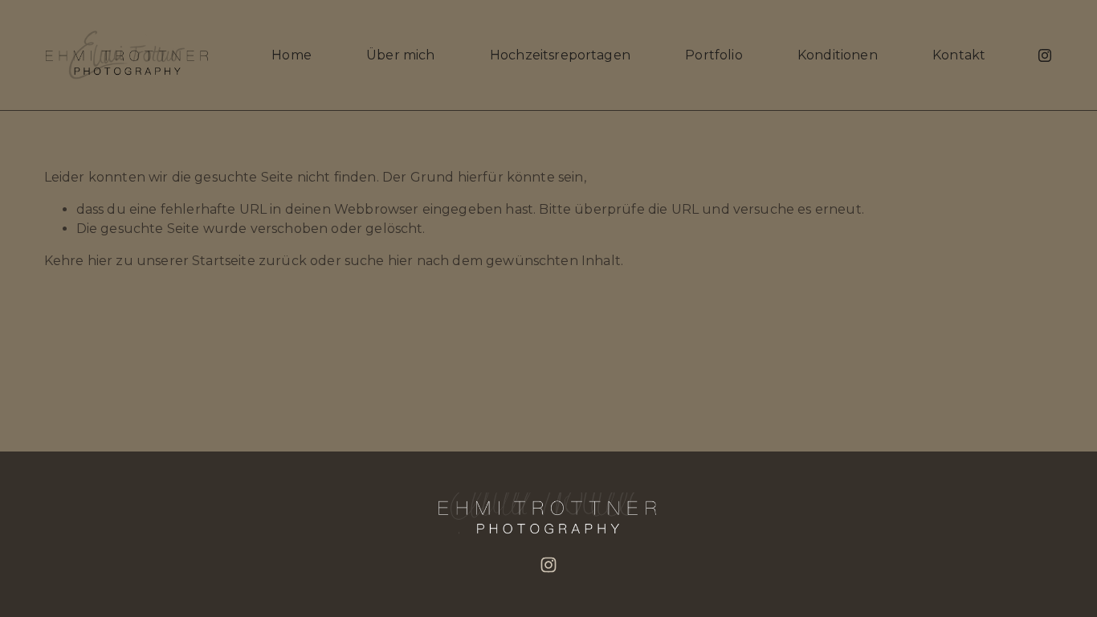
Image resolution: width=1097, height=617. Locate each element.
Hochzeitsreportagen (560, 55)
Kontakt (958, 55)
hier (100, 260)
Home (291, 55)
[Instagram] (1045, 55)
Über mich (400, 55)
